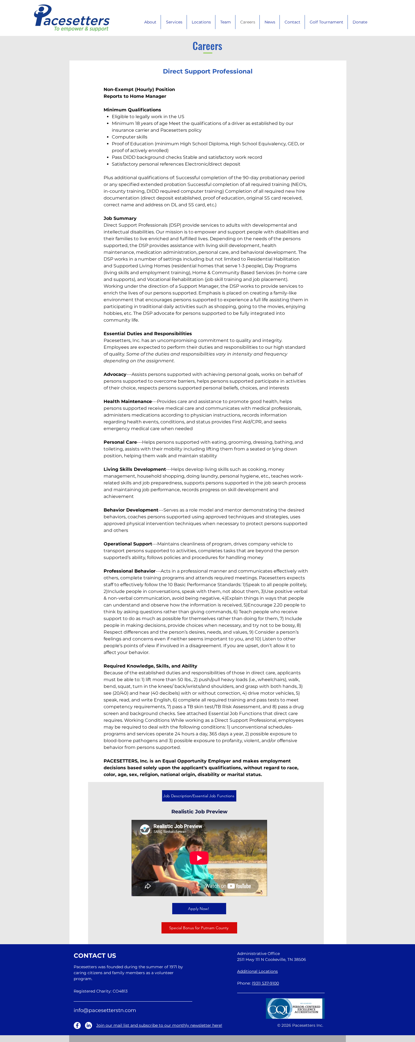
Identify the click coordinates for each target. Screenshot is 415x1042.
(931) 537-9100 (265, 983)
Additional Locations (257, 971)
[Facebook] (77, 1025)
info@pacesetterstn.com (105, 1010)
